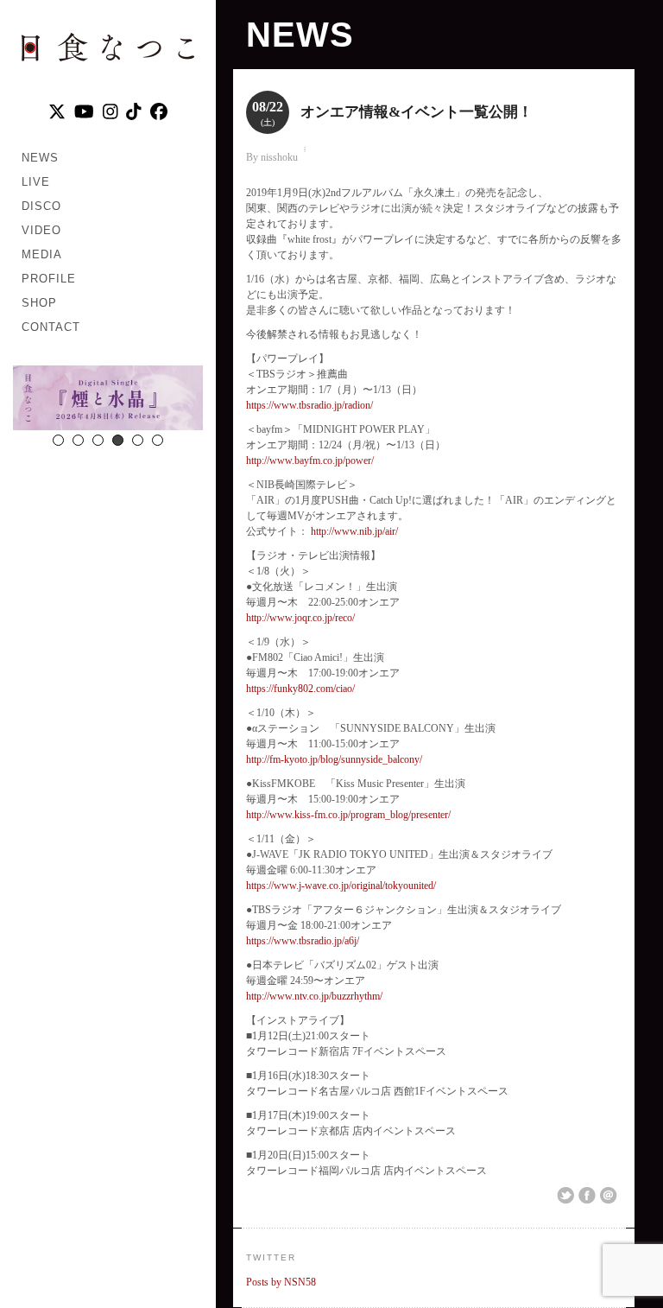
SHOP (39, 302)
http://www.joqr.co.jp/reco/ (300, 618)
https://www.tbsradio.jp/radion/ (309, 405)
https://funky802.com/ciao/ (300, 689)
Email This (608, 1195)
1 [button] (58, 440)
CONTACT (51, 327)
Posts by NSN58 (281, 1282)
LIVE (36, 181)
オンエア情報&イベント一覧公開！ (416, 112)
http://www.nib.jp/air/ (353, 531)
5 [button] (137, 440)
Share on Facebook (587, 1195)
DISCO (41, 206)
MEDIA (42, 254)
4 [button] (117, 440)
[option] (108, 400)
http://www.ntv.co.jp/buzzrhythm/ (314, 996)
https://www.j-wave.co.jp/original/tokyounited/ (341, 885)
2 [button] (78, 440)
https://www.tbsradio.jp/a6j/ (302, 941)
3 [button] (98, 440)
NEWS (40, 157)
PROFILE (49, 278)
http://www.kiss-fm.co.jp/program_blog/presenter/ (348, 815)
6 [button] (157, 440)
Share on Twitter (565, 1195)
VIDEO (41, 230)
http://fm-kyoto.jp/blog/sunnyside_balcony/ (334, 759)
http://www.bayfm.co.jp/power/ (310, 460)
